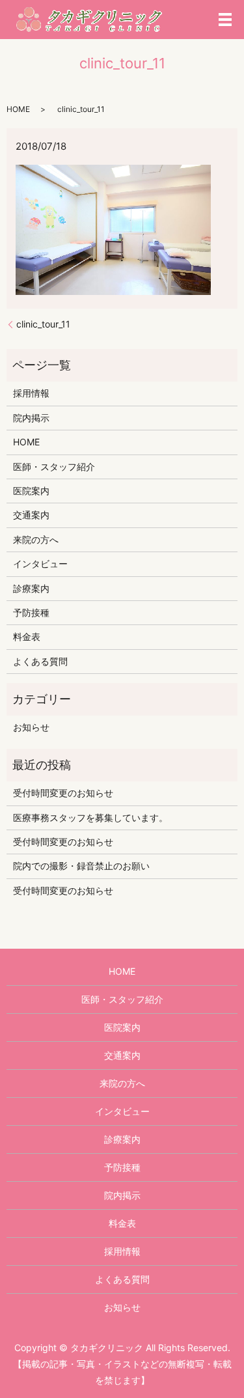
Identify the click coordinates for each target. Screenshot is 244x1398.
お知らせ (31, 727)
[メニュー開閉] (225, 19)
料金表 (26, 636)
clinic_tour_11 (43, 323)
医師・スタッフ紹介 (54, 466)
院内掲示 (31, 417)
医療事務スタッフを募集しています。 (90, 817)
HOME (18, 109)
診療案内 (31, 588)
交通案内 (31, 514)
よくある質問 (40, 661)
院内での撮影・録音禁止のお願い (81, 865)
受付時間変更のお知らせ (63, 792)
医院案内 (31, 490)
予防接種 (31, 612)
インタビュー (40, 563)
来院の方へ (36, 539)
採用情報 (31, 392)
